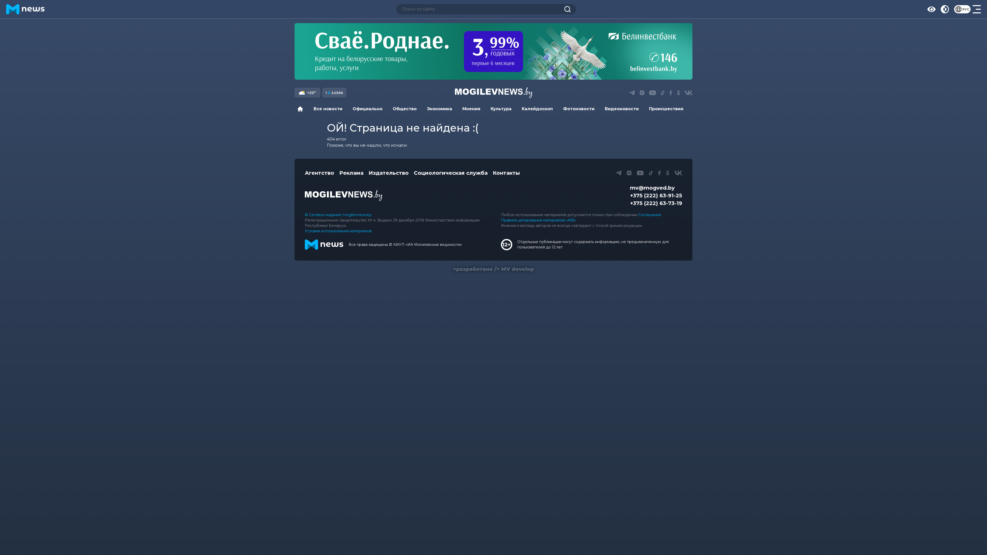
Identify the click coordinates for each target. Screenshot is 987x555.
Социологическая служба (451, 173)
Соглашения (649, 214)
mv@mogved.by (652, 188)
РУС (965, 9)
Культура (501, 108)
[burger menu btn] (977, 9)
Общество (405, 108)
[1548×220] (493, 51)
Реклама (351, 173)
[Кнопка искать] (567, 9)
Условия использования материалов (338, 231)
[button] (632, 92)
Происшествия (666, 108)
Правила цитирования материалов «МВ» (538, 220)
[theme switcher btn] (945, 9)
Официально (367, 108)
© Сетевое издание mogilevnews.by (338, 214)
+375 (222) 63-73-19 (656, 203)
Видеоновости (622, 108)
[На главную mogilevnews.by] (25, 9)
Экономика (439, 108)
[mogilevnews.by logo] (343, 195)
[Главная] (301, 109)
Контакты (506, 173)
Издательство (389, 173)
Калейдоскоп (537, 108)
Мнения (471, 108)
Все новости (328, 108)
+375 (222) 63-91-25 (656, 195)
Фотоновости (579, 108)
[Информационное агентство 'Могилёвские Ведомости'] (493, 92)
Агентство (319, 173)
